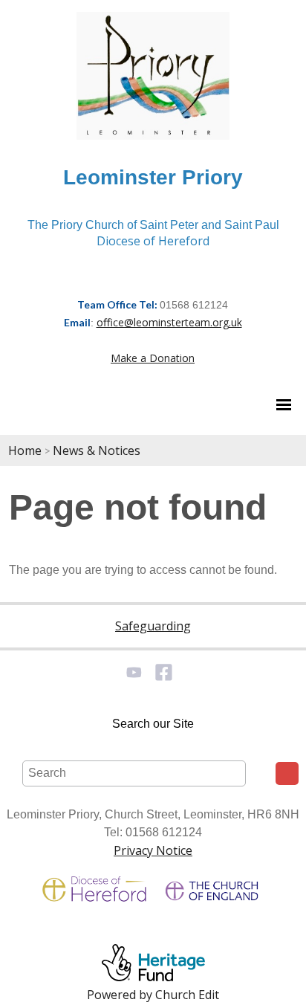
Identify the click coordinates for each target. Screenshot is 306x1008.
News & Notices (96, 450)
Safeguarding (153, 626)
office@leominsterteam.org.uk (169, 322)
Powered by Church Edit (153, 994)
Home (25, 450)
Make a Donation (153, 358)
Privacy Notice (153, 850)
